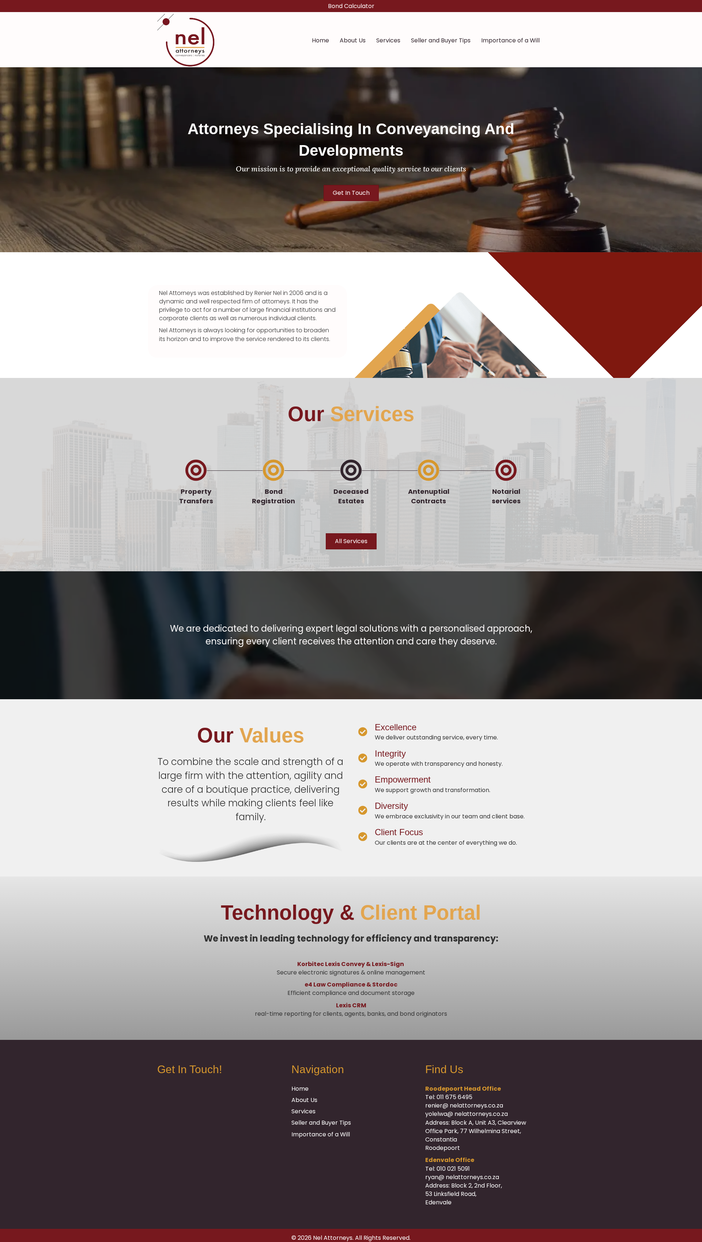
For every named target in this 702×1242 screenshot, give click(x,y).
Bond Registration (273, 496)
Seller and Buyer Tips (441, 40)
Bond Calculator (351, 6)
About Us (353, 40)
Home (320, 40)
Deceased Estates (351, 496)
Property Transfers (196, 496)
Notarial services (506, 496)
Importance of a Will (510, 40)
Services (388, 40)
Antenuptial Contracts (428, 496)
